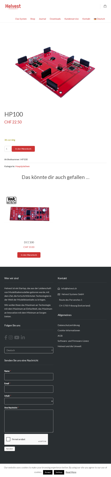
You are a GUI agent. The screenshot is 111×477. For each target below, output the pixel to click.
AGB (60, 335)
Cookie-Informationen (69, 330)
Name (7, 371)
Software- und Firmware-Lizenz (73, 340)
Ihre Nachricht (11, 407)
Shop (32, 18)
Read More (71, 472)
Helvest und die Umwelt (69, 346)
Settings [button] (59, 472)
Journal (42, 18)
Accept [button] (48, 472)
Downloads (55, 18)
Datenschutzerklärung (69, 325)
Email (7, 383)
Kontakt (86, 18)
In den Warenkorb (23, 149)
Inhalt (7, 396)
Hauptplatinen (22, 166)
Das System (21, 18)
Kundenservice (71, 18)
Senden (9, 449)
